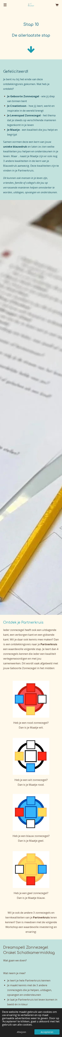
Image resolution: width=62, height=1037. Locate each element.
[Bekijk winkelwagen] (56, 5)
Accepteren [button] (47, 1031)
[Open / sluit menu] (5, 5)
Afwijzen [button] (21, 1031)
